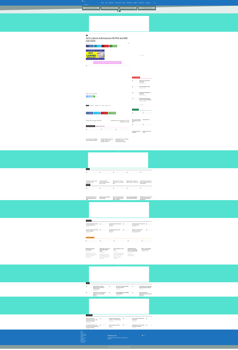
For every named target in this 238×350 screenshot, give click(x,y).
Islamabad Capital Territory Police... (110, 7)
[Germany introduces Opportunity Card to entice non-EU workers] (135, 294)
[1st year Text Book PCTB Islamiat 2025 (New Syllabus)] (103, 231)
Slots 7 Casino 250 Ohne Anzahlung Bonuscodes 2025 (136, 120)
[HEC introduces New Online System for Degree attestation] (135, 100)
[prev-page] (118, 11)
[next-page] (120, 11)
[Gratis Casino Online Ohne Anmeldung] (135, 82)
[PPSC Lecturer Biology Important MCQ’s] (147, 243)
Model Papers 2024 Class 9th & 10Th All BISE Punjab (105, 249)
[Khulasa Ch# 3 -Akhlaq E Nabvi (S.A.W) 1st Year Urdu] (132, 176)
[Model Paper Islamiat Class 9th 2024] (91, 243)
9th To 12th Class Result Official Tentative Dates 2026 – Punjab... (118, 198)
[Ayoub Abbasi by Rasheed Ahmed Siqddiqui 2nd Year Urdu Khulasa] (146, 176)
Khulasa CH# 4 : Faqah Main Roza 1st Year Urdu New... (118, 182)
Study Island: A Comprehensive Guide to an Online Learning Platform (99, 294)
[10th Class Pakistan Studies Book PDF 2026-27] (126, 225)
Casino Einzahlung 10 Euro (144, 86)
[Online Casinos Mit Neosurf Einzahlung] (135, 94)
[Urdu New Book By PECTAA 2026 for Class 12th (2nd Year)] (103, 225)
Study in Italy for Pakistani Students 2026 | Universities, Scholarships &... (98, 287)
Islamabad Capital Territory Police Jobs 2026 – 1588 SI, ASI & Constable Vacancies (107, 140)
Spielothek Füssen (146, 119)
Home (87, 33)
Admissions (92, 105)
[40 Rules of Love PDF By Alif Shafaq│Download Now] (149, 231)
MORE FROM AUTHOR (100, 126)
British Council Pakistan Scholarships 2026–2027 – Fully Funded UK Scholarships (91, 319)
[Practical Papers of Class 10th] (119, 243)
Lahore (103, 105)
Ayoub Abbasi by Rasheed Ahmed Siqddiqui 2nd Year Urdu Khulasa (146, 182)
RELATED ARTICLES (90, 126)
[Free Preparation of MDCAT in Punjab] (126, 327)
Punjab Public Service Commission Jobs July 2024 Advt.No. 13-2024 (120, 121)
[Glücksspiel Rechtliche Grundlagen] (136, 127)
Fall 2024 (96, 105)
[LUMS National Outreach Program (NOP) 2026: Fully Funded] (149, 327)
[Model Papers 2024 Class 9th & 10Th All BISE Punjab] (105, 243)
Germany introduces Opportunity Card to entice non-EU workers (145, 294)
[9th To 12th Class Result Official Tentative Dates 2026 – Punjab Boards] (119, 192)
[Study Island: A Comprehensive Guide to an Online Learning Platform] (89, 294)
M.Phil (107, 105)
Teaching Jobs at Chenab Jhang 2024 (93, 120)
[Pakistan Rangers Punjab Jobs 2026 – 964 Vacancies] (92, 176)
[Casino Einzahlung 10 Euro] (135, 88)
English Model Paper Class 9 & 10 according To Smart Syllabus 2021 (132, 249)
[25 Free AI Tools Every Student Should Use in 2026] (112, 288)
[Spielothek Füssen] (147, 115)
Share (97, 96)
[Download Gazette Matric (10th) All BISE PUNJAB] (132, 192)
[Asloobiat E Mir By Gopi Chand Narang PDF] (126, 231)
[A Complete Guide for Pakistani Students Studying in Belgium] (135, 288)
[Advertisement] (119, 23)
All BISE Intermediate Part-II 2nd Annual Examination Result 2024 (146, 198)
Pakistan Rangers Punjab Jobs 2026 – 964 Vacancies (91, 182)
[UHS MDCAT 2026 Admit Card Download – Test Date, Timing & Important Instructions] (126, 320)
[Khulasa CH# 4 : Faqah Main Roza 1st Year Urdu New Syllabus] (119, 176)
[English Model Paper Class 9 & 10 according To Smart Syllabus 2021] (133, 243)
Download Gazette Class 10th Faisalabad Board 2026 (91, 198)
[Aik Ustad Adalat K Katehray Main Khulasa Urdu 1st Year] (105, 176)
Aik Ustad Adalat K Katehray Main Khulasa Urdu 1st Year (104, 182)
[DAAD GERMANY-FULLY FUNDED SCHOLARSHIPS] (112, 294)
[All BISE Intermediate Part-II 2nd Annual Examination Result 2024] (146, 192)
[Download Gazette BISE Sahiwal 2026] (105, 192)
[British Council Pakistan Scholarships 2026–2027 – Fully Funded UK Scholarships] (103, 320)
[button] (155, 3)
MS (109, 105)
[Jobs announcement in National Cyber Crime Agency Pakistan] (92, 133)
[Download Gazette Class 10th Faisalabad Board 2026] (92, 192)
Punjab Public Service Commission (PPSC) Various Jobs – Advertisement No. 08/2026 (122, 140)
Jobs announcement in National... (91, 7)
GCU (100, 105)
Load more (142, 104)
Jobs (90, 33)
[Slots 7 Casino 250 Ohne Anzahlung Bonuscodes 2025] (136, 115)
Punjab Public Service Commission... (128, 7)
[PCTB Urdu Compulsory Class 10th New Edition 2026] (149, 225)
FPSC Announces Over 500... (147, 7)
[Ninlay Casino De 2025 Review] (147, 127)
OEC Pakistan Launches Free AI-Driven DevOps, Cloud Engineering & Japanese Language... (92, 326)
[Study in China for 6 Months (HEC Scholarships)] (149, 320)
